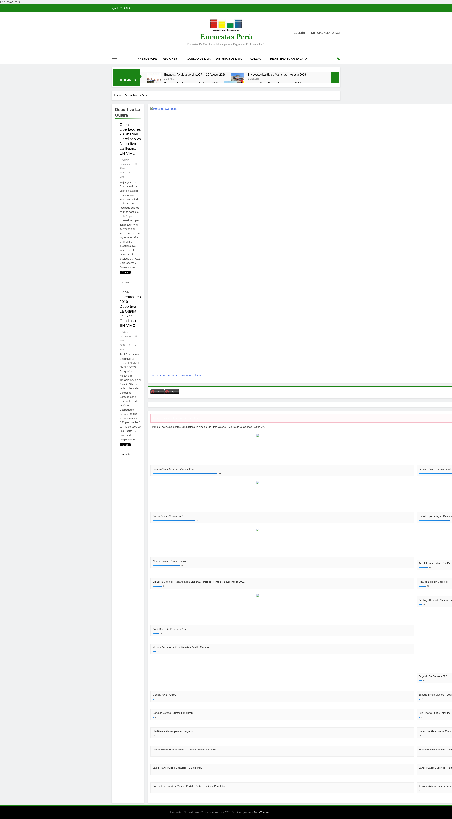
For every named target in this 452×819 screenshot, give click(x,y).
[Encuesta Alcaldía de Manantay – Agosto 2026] (237, 79)
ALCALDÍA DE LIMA (198, 58)
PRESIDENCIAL (147, 58)
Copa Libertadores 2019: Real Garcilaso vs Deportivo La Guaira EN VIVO (130, 138)
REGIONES (170, 58)
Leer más (125, 282)
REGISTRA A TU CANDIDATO (288, 58)
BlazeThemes (261, 812)
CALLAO (255, 58)
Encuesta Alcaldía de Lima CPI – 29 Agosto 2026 (195, 74)
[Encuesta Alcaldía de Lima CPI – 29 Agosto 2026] (154, 79)
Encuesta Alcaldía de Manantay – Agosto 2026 (277, 74)
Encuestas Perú (226, 36)
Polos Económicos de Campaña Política (175, 375)
